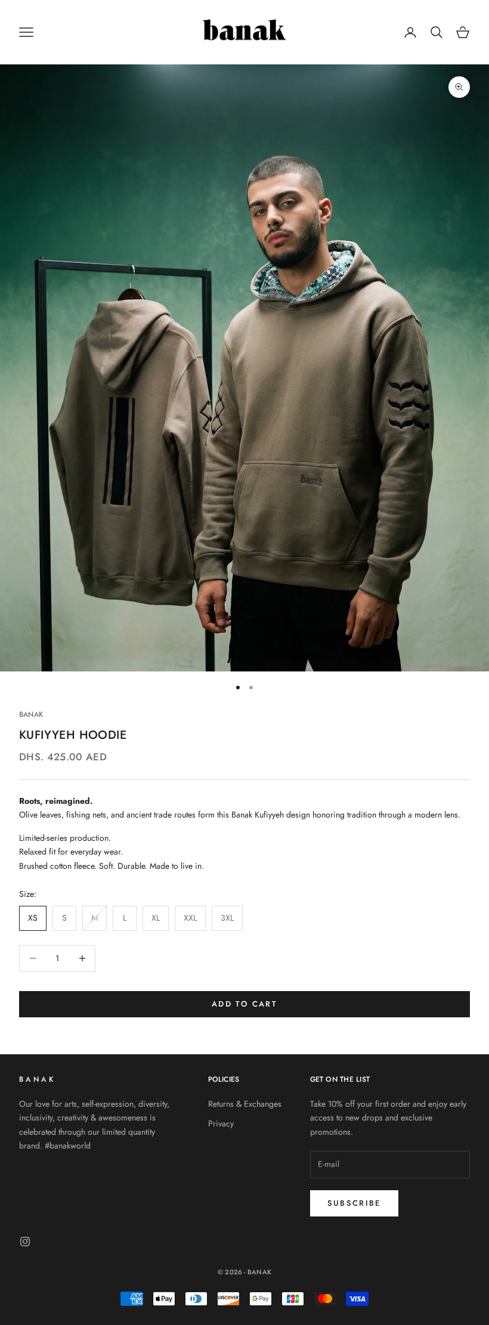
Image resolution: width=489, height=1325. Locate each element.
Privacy (221, 1123)
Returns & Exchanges (244, 1104)
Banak (31, 714)
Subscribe (354, 1203)
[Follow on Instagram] (25, 1241)
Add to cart (244, 1004)
